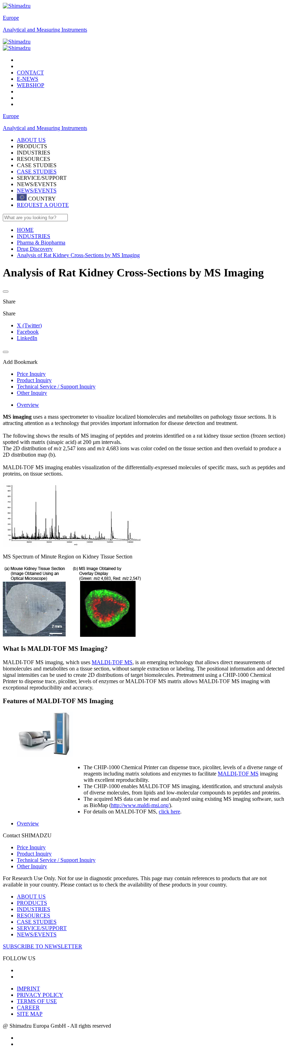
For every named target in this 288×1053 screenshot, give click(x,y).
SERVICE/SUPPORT (42, 928)
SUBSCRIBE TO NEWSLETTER (42, 946)
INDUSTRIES (33, 909)
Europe (11, 18)
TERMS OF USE (37, 1001)
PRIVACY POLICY (40, 995)
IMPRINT (28, 989)
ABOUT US (31, 897)
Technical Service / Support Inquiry (56, 860)
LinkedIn (27, 338)
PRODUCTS (32, 903)
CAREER (28, 1008)
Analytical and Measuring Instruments (45, 30)
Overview (28, 405)
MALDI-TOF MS (112, 662)
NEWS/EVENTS (37, 191)
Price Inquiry (31, 847)
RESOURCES (33, 915)
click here (169, 812)
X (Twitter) (29, 325)
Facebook (28, 332)
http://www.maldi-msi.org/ (140, 805)
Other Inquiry (32, 866)
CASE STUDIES (37, 172)
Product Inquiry (34, 854)
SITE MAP (29, 1014)
